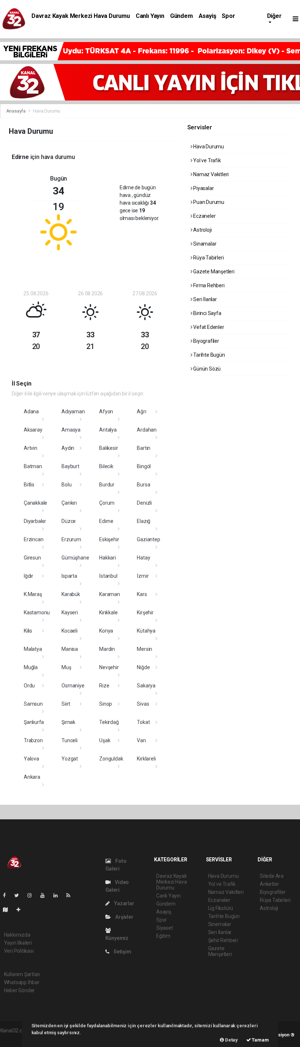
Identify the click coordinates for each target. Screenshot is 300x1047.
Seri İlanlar (204, 299)
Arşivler (123, 917)
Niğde (143, 667)
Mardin (107, 649)
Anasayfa (16, 111)
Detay (231, 1040)
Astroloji (201, 230)
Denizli (144, 503)
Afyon (106, 411)
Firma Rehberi (208, 285)
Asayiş (207, 15)
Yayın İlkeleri (18, 943)
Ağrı (141, 411)
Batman (33, 466)
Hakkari (107, 558)
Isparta (69, 576)
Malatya (33, 649)
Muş (66, 667)
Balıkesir (108, 448)
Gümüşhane (75, 558)
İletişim (122, 952)
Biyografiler (205, 341)
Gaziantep (148, 539)
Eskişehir (109, 539)
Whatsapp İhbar (22, 982)
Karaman (109, 594)
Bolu (66, 485)
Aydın (67, 448)
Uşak (104, 740)
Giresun (32, 558)
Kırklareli (146, 759)
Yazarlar (123, 903)
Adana (31, 411)
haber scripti (14, 1038)
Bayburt (70, 466)
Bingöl (144, 466)
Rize (104, 685)
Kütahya (146, 631)
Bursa (143, 485)
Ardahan (147, 430)
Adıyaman (73, 411)
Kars (142, 594)
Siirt (65, 704)
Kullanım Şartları (22, 974)
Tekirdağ (109, 722)
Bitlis (29, 485)
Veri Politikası (19, 951)
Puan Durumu (208, 202)
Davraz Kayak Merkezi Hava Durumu (80, 15)
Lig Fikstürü (220, 908)
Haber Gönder (19, 990)
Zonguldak (111, 759)
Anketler (269, 884)
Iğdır (28, 576)
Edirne (106, 521)
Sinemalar (219, 924)
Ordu (29, 685)
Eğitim (163, 936)
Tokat (143, 722)
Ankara (32, 777)
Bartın (143, 448)
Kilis (28, 631)
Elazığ (143, 521)
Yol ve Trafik (206, 160)
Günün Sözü (206, 369)
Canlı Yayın (150, 15)
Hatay (143, 558)
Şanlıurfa (34, 722)
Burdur (107, 485)
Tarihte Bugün (208, 355)
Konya (106, 631)
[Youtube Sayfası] (45, 895)
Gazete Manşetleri (213, 271)
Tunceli (69, 740)
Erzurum (71, 539)
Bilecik (106, 466)
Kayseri (69, 612)
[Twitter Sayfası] (19, 895)
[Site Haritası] (8, 910)
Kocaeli (69, 631)
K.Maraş (33, 594)
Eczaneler (203, 216)
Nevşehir (109, 667)
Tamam (260, 1040)
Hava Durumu (208, 146)
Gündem (181, 15)
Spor (228, 15)
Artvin (30, 448)
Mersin (144, 649)
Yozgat (69, 759)
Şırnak (68, 722)
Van (141, 740)
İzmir (143, 576)
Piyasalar (203, 188)
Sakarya (146, 685)
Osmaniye (72, 685)
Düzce (68, 521)
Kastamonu (37, 612)
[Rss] (71, 895)
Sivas (143, 704)
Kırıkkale (108, 612)
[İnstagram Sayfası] (32, 895)
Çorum (107, 503)
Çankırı (69, 503)
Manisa (69, 649)
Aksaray (33, 430)
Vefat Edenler (208, 327)
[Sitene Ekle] (21, 910)
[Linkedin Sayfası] (58, 895)
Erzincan (33, 539)
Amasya (70, 430)
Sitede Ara (272, 876)
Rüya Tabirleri (208, 258)
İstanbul (108, 576)
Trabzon (33, 740)
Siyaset (164, 928)
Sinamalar (204, 244)
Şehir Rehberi (223, 940)
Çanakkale (35, 503)
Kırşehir (145, 612)
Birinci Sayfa (206, 313)
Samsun (33, 704)
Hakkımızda (17, 935)
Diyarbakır (35, 521)
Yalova (31, 759)
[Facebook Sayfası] (7, 895)
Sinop (105, 704)
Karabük (70, 594)
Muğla (31, 667)
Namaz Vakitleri (210, 174)
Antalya (108, 430)
